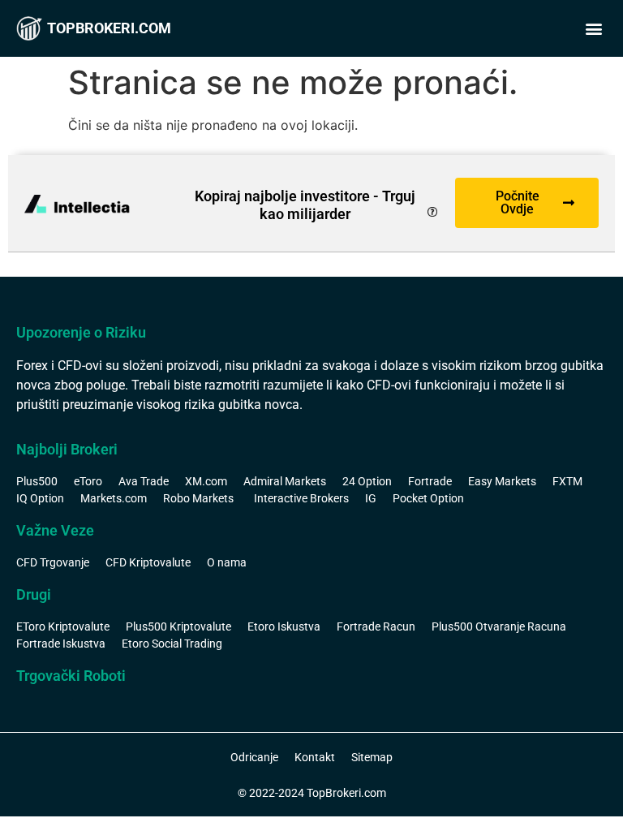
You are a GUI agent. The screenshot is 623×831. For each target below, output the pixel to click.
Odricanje (254, 757)
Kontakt (314, 757)
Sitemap (372, 757)
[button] (593, 28)
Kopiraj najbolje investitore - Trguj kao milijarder (305, 204)
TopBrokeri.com (109, 28)
